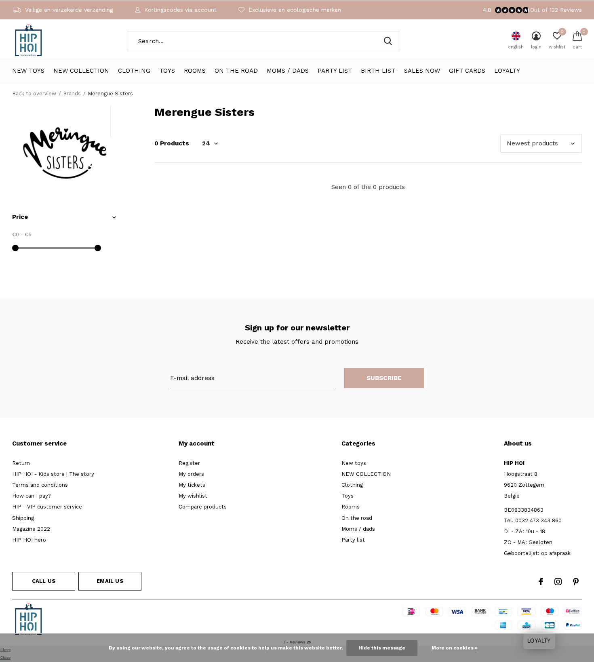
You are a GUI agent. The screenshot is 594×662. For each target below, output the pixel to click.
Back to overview (34, 93)
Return (21, 463)
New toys (28, 70)
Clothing (134, 70)
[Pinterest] (576, 582)
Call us (43, 581)
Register (189, 463)
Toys (167, 70)
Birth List (378, 70)
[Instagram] (558, 582)
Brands (72, 93)
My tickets (192, 485)
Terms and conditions (40, 485)
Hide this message (381, 648)
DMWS (326, 620)
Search (388, 41)
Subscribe (384, 378)
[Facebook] (541, 582)
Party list (335, 70)
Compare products (203, 507)
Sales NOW (422, 70)
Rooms (195, 70)
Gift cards (467, 70)
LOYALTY (507, 70)
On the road (236, 70)
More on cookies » (455, 648)
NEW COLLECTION (81, 70)
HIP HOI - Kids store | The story (53, 474)
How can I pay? (31, 496)
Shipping (23, 518)
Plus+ (348, 620)
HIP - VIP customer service (47, 507)
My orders (191, 474)
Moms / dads (288, 70)
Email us (110, 581)
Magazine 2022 (31, 529)
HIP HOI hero (29, 540)
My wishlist (193, 496)
